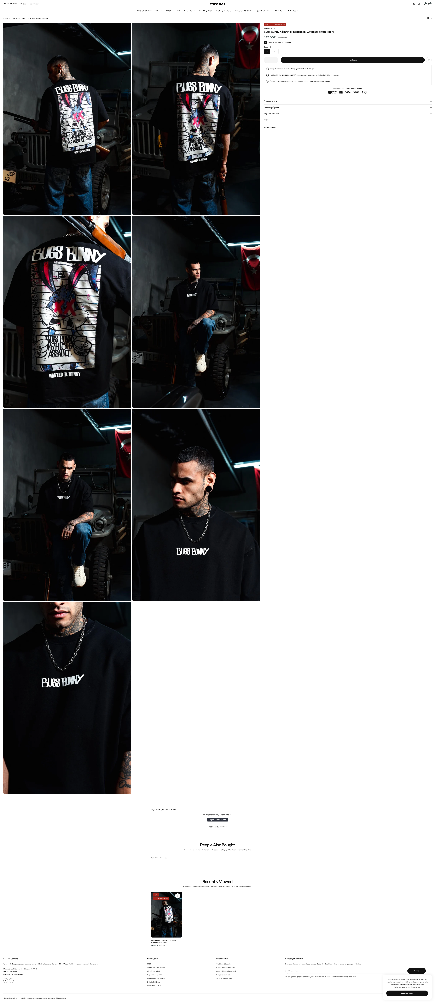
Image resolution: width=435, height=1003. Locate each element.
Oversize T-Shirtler (154, 986)
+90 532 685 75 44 (10, 972)
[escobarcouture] (217, 4)
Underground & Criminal (156, 978)
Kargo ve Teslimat (223, 975)
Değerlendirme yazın (217, 819)
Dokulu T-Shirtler (153, 982)
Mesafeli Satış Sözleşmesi (226, 971)
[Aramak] (414, 3)
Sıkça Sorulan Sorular (224, 978)
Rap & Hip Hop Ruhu (154, 975)
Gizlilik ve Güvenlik (223, 964)
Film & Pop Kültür (153, 971)
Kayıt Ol (416, 971)
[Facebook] (5, 980)
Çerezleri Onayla (407, 993)
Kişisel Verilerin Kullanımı (225, 968)
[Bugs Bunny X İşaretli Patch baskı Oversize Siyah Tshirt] (166, 915)
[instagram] (11, 980)
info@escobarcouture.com (13, 974)
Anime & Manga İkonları (156, 968)
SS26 (149, 964)
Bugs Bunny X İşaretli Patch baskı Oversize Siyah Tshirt (163, 941)
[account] (419, 3)
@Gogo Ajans (61, 998)
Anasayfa (6, 18)
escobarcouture (269, 28)
